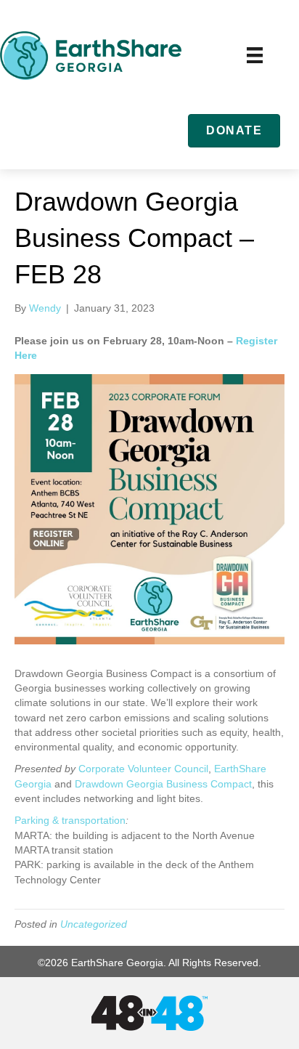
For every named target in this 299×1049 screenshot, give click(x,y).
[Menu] (254, 55)
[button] (234, 130)
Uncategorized (93, 924)
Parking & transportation (70, 820)
